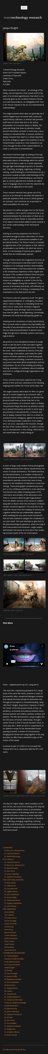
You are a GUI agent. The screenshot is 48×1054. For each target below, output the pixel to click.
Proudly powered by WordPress (14, 1050)
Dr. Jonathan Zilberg (11, 1032)
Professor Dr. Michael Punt (14, 850)
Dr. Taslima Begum (11, 956)
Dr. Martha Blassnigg (12, 856)
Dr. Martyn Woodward (12, 1026)
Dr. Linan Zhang (10, 906)
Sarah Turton (9, 944)
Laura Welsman (10, 950)
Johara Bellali (9, 912)
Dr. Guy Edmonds (10, 888)
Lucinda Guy (9, 926)
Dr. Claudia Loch (10, 994)
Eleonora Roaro (10, 932)
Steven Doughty (10, 921)
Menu (24, 8)
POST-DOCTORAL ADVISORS (13, 880)
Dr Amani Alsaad (10, 1035)
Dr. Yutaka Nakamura (12, 997)
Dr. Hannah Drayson (12, 853)
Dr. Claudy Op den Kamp (13, 1000)
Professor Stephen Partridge (15, 1003)
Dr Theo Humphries (11, 982)
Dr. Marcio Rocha (10, 1008)
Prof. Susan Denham (12, 965)
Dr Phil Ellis (8, 970)
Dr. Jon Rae (8, 1017)
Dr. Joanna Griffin (10, 976)
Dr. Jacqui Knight (10, 897)
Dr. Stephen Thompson (13, 877)
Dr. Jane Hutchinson (11, 894)
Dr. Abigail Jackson (11, 988)
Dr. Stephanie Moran (12, 900)
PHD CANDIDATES (9, 909)
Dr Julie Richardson (11, 1006)
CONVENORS (7, 847)
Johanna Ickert (9, 985)
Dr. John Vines (9, 1020)
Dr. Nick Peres (9, 871)
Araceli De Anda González (14, 959)
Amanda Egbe (9, 967)
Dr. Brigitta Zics (9, 1029)
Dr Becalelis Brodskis (12, 962)
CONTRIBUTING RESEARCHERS (14, 953)
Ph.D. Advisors (8, 859)
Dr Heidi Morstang (11, 868)
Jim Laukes (8, 991)
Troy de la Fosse (10, 918)
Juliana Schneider (10, 938)
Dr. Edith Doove (10, 886)
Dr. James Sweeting (11, 874)
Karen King (8, 929)
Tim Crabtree (9, 915)
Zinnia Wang (9, 947)
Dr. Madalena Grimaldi (12, 979)
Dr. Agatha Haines (11, 891)
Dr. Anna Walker (10, 1023)
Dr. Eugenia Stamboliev (13, 903)
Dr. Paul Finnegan (10, 973)
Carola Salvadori (10, 935)
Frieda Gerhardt (10, 924)
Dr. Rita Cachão (10, 883)
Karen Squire (9, 941)
